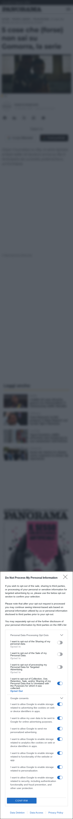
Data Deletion (17, 812)
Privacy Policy (55, 812)
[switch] (60, 642)
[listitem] (36, 635)
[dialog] (36, 695)
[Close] (66, 578)
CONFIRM (21, 800)
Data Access (36, 812)
